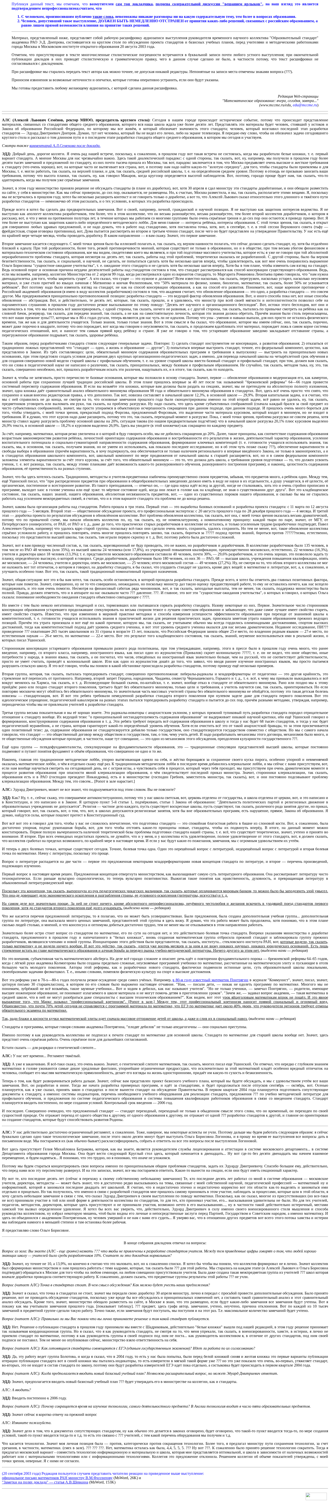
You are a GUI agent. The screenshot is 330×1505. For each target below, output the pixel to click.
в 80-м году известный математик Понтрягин (210, 980)
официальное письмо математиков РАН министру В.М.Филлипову (57, 1478)
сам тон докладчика (134, 4)
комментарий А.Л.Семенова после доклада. (64, 146)
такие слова (103, 17)
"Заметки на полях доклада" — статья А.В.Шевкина (45, 1482)
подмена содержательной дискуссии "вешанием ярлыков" (209, 4)
